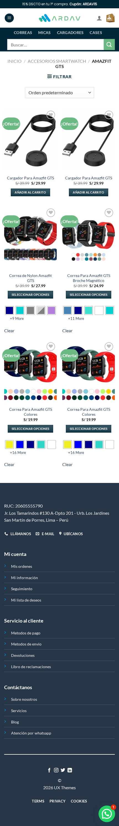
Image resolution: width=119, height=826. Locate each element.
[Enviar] (109, 44)
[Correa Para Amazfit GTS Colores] (30, 372)
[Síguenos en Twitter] (63, 770)
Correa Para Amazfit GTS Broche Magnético (88, 278)
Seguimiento (21, 588)
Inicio (14, 61)
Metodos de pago (25, 633)
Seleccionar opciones (31, 294)
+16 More (18, 452)
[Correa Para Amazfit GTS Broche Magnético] (88, 238)
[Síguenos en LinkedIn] (70, 770)
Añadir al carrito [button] (30, 192)
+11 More (76, 318)
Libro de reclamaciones (31, 666)
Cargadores (70, 32)
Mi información (24, 577)
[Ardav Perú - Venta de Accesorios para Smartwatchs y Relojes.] (59, 18)
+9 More (17, 318)
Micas (44, 32)
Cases (96, 32)
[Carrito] (110, 18)
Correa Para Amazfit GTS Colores (30, 412)
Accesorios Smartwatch (57, 61)
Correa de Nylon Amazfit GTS (30, 278)
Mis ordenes (21, 566)
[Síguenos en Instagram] (56, 770)
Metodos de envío (26, 644)
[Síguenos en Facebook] (49, 770)
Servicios (19, 710)
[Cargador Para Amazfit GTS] (30, 140)
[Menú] (9, 18)
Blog (15, 722)
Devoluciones (23, 655)
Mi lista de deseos (26, 600)
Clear (9, 330)
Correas (23, 32)
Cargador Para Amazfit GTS (30, 178)
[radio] (9, 310)
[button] (107, 814)
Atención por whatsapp (31, 733)
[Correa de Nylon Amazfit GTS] (30, 238)
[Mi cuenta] (99, 18)
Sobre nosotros (24, 699)
